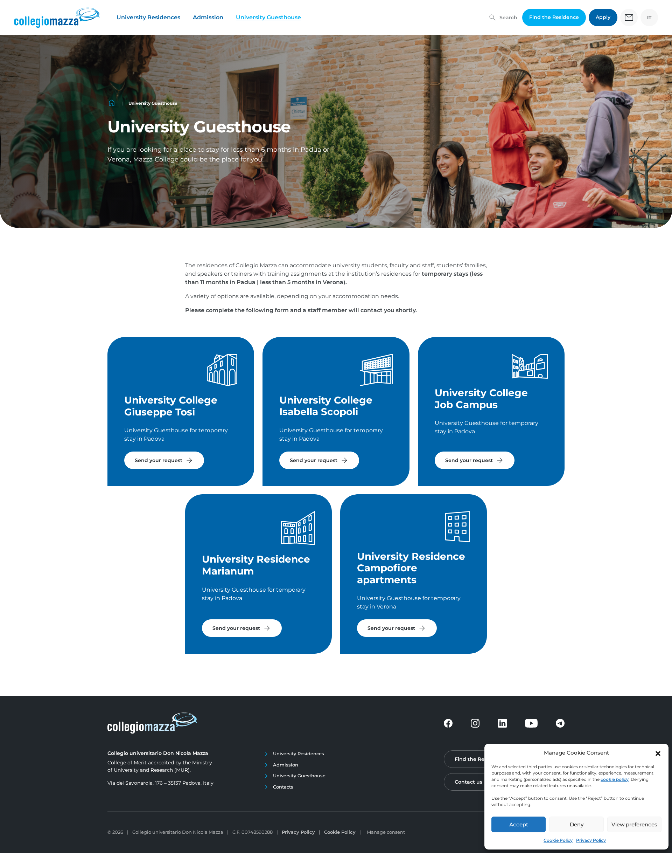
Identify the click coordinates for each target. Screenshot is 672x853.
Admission (208, 17)
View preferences (634, 824)
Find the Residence (554, 17)
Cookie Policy (558, 840)
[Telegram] (560, 723)
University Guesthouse (268, 17)
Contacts (283, 787)
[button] (658, 752)
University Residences (148, 17)
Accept (518, 824)
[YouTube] (531, 723)
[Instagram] (475, 723)
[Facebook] (448, 723)
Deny (576, 824)
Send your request (164, 460)
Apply (603, 17)
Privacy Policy (591, 840)
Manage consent (386, 832)
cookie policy (615, 779)
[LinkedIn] (502, 723)
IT (649, 17)
